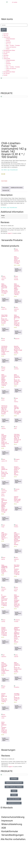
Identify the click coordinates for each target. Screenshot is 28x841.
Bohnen (8, 40)
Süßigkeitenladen (10, 38)
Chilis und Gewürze (11, 47)
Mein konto (7, 19)
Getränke (8, 42)
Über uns (5, 35)
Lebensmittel (6, 37)
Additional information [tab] (17, 187)
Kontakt (5, 53)
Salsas (7, 48)
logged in (9, 233)
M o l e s (8, 43)
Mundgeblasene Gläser (9, 50)
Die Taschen (6, 52)
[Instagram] (2, 811)
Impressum (7, 820)
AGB (3, 827)
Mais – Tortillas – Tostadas (13, 45)
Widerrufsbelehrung (11, 824)
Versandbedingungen (12, 835)
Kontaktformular (9, 831)
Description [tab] (6, 187)
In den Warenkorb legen (18, 270)
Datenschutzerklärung (12, 817)
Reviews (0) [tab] (6, 190)
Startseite (5, 34)
